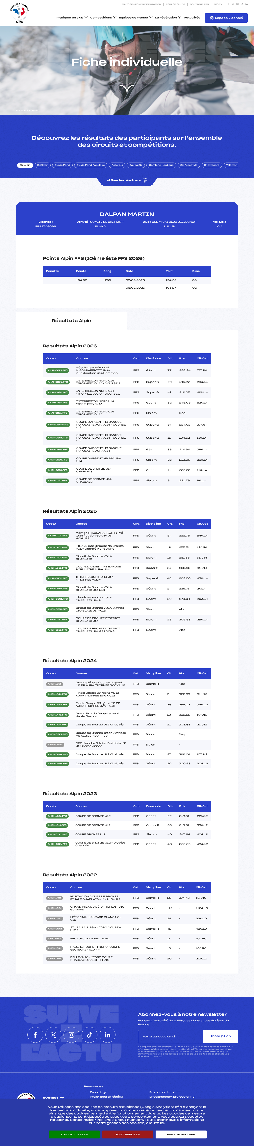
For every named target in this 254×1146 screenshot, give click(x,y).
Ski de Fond (62, 165)
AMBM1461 (55, 919)
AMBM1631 (55, 908)
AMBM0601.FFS (58, 438)
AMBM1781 (54, 959)
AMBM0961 (55, 929)
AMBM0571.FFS (57, 844)
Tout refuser (127, 1134)
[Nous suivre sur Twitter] (233, 4)
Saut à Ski (135, 165)
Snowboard (211, 165)
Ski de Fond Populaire (91, 165)
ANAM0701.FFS (57, 536)
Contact (50, 1098)
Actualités (192, 18)
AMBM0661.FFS (58, 599)
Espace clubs (175, 5)
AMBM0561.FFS (57, 764)
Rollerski (117, 165)
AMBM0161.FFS (57, 481)
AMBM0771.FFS (57, 835)
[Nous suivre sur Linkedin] (246, 4)
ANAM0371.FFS (57, 413)
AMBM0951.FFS (57, 589)
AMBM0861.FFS (58, 755)
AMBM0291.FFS (57, 460)
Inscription (221, 1036)
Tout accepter (74, 1134)
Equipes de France (133, 18)
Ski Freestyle (188, 165)
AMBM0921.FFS (57, 735)
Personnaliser (181, 1134)
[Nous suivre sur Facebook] (228, 4)
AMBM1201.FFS (57, 558)
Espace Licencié (229, 18)
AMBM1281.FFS (57, 816)
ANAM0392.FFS (58, 382)
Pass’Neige (98, 1092)
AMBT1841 (54, 939)
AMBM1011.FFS (57, 825)
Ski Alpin (25, 165)
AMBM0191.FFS (57, 630)
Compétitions (101, 18)
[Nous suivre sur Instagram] (237, 4)
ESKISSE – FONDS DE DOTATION (141, 5)
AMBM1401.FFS (57, 548)
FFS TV (218, 5)
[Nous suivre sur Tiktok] (242, 4)
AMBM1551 (54, 684)
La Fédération (166, 18)
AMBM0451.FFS (57, 450)
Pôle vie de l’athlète (164, 1092)
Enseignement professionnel (172, 1097)
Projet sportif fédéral (106, 1097)
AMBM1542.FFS (57, 705)
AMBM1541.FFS (57, 694)
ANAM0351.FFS (57, 579)
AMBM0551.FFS (57, 610)
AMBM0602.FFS (58, 425)
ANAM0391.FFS (57, 393)
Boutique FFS (199, 5)
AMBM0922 (55, 745)
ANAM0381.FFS (57, 403)
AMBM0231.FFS (57, 470)
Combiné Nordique (161, 165)
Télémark (232, 165)
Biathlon (42, 165)
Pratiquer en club (70, 18)
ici (160, 1056)
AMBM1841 (55, 949)
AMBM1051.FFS (57, 568)
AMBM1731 (54, 898)
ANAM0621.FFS (57, 371)
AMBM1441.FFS (57, 715)
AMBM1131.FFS (57, 725)
